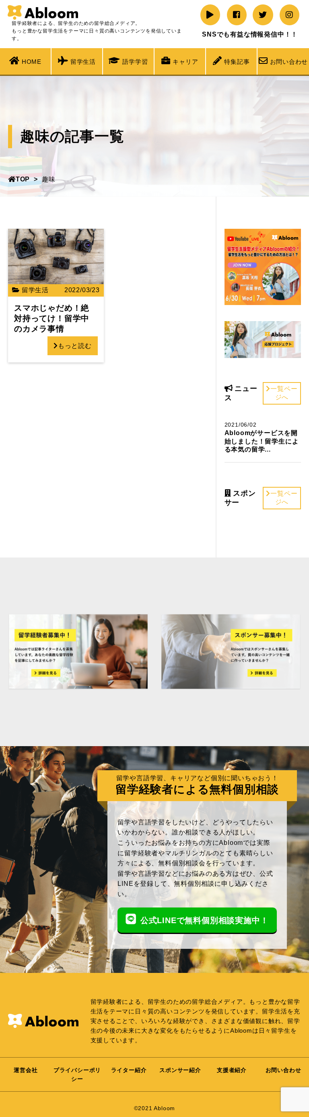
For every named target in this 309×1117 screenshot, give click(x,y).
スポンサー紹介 (180, 1070)
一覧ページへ (283, 393)
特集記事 (236, 61)
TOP (23, 179)
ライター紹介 (129, 1070)
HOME (31, 61)
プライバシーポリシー (77, 1074)
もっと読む (75, 345)
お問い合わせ (289, 61)
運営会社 (25, 1070)
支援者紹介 (232, 1070)
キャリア (185, 61)
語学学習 (135, 61)
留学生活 (83, 61)
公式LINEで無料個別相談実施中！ (204, 920)
